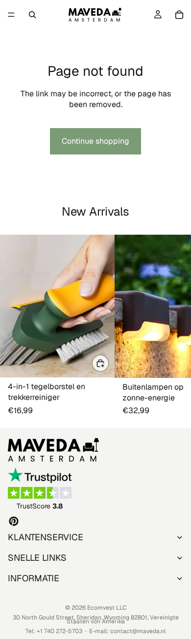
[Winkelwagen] (179, 14)
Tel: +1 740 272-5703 (53, 631)
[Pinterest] (14, 521)
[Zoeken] (32, 14)
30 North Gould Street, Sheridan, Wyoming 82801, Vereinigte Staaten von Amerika (96, 619)
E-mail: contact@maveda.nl (127, 631)
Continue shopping (95, 141)
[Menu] (11, 14)
